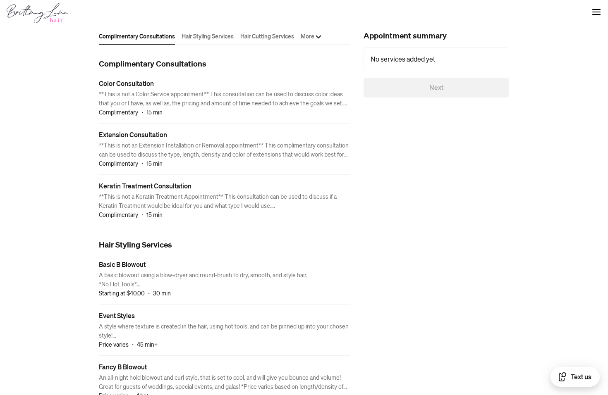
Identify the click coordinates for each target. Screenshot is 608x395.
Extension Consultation (133, 134)
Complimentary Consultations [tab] (137, 36)
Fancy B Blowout (123, 366)
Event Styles (117, 315)
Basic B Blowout (122, 264)
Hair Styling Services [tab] (208, 36)
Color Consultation (126, 83)
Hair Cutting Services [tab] (267, 36)
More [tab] (307, 36)
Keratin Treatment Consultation (145, 185)
